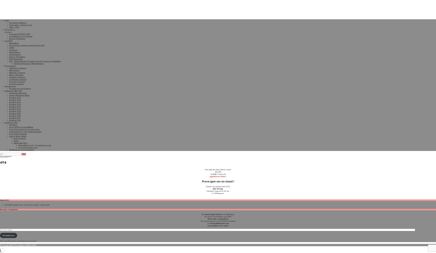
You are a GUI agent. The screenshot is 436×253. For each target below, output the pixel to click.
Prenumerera (8, 235)
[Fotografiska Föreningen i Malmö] (85, 16)
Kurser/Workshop (17, 38)
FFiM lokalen (14, 52)
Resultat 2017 (15, 118)
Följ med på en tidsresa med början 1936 (27, 45)
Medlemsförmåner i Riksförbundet (29, 63)
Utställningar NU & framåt (20, 36)
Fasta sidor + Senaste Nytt (20, 25)
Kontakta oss (10, 86)
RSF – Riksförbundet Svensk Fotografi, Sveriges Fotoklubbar (35, 61)
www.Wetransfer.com (27, 147)
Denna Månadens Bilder (19, 95)
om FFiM (8, 41)
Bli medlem (14, 43)
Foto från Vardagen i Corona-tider (24, 129)
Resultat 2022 (15, 107)
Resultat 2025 (15, 100)
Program (10, 30)
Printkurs (13, 125)
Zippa (16, 141)
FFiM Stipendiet (16, 59)
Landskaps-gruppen (18, 79)
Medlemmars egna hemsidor (21, 150)
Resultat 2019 (15, 113)
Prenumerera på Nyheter (20, 88)
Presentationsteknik (18, 134)
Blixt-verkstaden (16, 75)
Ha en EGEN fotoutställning (21, 127)
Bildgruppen (14, 70)
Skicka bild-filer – (21, 143)
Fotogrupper (10, 66)
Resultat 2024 (15, 102)
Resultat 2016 (15, 120)
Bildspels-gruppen (17, 73)
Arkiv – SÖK (14, 27)
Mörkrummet (15, 54)
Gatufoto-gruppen (17, 77)
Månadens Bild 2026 (13, 91)
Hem (7, 20)
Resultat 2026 (15, 97)
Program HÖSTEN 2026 (19, 34)
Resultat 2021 (15, 109)
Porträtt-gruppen (17, 82)
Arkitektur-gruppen (17, 68)
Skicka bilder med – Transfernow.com (34, 145)
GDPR (11, 48)
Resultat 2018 (15, 116)
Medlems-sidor (11, 122)
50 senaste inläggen (17, 23)
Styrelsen (13, 50)
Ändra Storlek (20, 138)
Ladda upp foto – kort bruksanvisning (25, 132)
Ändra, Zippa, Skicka (17, 136)
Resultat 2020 (15, 111)
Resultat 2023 (15, 104)
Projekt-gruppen (16, 84)
